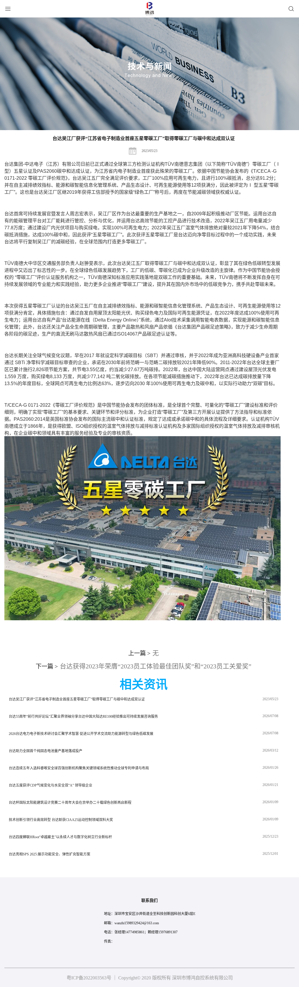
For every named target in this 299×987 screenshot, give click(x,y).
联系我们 (149, 900)
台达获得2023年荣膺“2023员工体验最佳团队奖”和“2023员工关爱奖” (143, 666)
